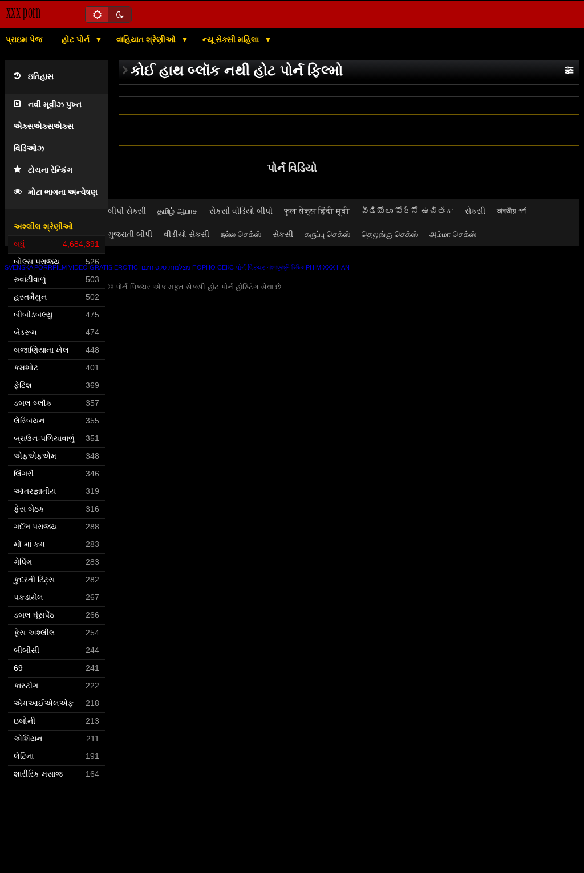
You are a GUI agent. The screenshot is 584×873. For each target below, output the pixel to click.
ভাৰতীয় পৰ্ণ (511, 210)
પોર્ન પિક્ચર (250, 267)
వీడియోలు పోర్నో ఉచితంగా (407, 210)
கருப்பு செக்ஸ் (327, 234)
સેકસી (475, 210)
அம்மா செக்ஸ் (452, 234)
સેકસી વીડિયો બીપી (241, 210)
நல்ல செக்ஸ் (241, 234)
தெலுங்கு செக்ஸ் (390, 234)
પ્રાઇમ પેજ (24, 39)
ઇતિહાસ (41, 76)
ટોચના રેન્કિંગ (50, 170)
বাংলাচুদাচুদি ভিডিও (285, 267)
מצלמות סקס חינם (165, 267)
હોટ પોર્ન (77, 39)
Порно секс (213, 267)
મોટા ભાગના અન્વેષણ (63, 192)
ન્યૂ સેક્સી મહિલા (231, 39)
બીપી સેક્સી (127, 210)
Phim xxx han (328, 267)
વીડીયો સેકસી (186, 234)
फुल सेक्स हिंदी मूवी (317, 210)
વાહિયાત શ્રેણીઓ (147, 39)
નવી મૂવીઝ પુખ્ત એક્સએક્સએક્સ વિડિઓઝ (48, 126)
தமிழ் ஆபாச (177, 210)
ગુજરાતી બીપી (130, 234)
